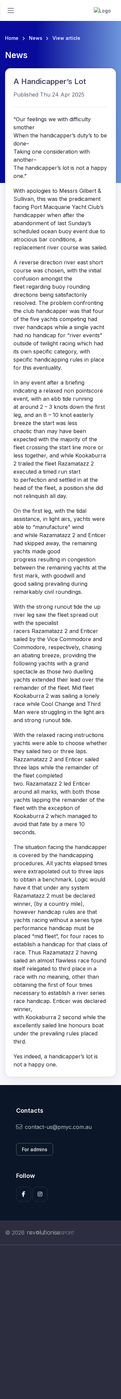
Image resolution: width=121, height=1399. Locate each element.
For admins (34, 1149)
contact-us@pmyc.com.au (58, 1127)
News (35, 38)
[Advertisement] (60, 1322)
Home (11, 38)
